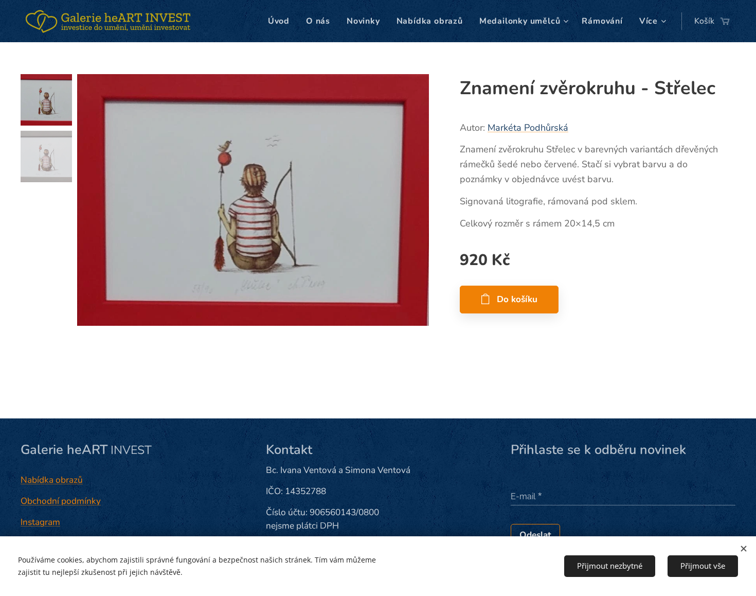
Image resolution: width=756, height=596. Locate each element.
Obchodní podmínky (61, 501)
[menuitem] (281, 21)
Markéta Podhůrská (528, 127)
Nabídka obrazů (52, 480)
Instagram (40, 522)
